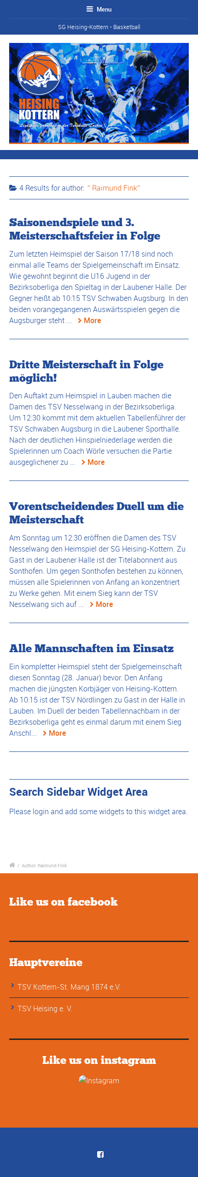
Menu (103, 9)
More (92, 320)
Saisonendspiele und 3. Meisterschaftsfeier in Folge (84, 229)
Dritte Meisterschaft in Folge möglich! (86, 371)
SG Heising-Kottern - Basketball (99, 27)
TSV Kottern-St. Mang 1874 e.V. (69, 987)
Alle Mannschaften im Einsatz (91, 648)
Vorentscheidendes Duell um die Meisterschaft (96, 512)
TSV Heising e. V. (44, 1008)
